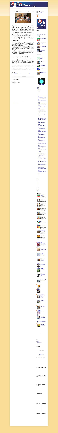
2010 (37, 191)
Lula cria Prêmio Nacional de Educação (41, 110)
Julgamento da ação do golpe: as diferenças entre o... (42, 130)
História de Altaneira (39, 342)
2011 (37, 190)
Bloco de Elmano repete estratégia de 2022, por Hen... (42, 136)
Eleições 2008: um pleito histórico (42, 221)
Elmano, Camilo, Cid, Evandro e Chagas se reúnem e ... (42, 149)
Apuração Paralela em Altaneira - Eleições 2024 (43, 226)
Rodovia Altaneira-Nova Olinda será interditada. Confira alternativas (43, 58)
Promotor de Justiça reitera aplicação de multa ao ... (42, 161)
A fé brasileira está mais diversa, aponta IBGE (42, 154)
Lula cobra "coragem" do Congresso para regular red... (41, 157)
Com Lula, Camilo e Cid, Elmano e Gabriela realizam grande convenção (42, 65)
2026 (37, 87)
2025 (37, 88)
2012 (37, 189)
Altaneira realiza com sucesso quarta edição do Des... (42, 96)
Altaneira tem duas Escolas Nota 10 (43, 69)
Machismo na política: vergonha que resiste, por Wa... (42, 171)
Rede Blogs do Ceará (39, 284)
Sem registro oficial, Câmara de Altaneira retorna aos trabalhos (43, 72)
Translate (41, 12)
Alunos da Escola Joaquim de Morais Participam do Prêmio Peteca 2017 (43, 306)
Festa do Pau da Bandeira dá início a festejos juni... (42, 166)
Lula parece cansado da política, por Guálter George (42, 114)
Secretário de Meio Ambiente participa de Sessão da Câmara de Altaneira (43, 43)
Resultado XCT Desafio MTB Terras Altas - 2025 (42, 100)
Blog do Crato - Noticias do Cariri (40, 268)
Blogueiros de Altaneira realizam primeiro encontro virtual (43, 275)
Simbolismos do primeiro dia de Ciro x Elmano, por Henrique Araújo (43, 46)
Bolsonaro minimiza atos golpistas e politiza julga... (42, 143)
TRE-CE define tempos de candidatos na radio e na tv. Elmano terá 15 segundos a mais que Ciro (43, 50)
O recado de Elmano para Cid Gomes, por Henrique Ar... (41, 119)
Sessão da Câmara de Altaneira (42, 300)
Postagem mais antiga (32, 101)
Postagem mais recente (14, 101)
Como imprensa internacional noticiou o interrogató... (41, 140)
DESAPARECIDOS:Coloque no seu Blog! (41, 354)
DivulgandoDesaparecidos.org (41, 355)
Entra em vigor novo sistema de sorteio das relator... (42, 145)
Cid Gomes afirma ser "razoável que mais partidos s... (41, 134)
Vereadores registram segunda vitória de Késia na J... (42, 164)
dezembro (39, 89)
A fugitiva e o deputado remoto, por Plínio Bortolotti (42, 158)
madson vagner (38, 289)
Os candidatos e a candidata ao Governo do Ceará (43, 34)
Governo (38, 341)
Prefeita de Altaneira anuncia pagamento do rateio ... (42, 133)
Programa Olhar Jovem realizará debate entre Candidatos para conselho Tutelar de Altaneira (43, 317)
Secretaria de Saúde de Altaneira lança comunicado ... (41, 160)
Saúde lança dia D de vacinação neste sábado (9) (41, 321)
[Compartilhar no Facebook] (24, 76)
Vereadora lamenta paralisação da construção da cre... (42, 127)
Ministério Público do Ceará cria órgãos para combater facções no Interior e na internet (43, 259)
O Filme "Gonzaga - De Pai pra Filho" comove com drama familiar (43, 236)
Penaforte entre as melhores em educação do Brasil (43, 311)
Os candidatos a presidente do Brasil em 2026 (43, 38)
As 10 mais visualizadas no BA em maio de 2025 (42, 168)
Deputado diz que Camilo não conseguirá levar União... (42, 106)
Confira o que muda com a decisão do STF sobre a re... (42, 102)
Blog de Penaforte (39, 310)
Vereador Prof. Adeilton (39, 273)
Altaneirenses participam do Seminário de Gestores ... (41, 125)
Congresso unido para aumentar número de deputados (42, 105)
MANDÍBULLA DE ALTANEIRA (40, 294)
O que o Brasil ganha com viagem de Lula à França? (42, 146)
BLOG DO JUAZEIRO (39, 323)
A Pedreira (38, 263)
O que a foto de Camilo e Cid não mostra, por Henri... (42, 148)
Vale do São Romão (39, 305)
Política (37, 344)
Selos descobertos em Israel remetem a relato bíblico (43, 279)
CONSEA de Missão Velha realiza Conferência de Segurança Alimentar (43, 325)
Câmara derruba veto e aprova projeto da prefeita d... (41, 108)
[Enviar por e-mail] (22, 76)
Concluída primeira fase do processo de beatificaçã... (41, 151)
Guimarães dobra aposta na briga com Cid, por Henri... (42, 128)
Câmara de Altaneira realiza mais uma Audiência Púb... (41, 152)
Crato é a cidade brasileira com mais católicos (42, 153)
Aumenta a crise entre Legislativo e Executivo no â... (42, 117)
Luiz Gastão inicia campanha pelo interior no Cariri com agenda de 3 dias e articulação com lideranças (43, 254)
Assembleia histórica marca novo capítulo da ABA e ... (42, 112)
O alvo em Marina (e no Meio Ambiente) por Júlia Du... (42, 170)
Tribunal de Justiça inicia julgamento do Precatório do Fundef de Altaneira (43, 264)
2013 (37, 188)
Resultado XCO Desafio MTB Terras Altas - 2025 (42, 99)
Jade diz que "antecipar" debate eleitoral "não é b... (42, 103)
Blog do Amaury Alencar (39, 242)
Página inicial (23, 101)
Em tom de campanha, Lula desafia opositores (42, 118)
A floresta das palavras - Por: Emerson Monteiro (43, 269)
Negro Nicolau (38, 247)
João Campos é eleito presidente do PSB (41, 167)
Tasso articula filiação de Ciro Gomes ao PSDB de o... (41, 113)
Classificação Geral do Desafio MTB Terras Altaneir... (42, 97)
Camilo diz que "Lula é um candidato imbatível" (41, 109)
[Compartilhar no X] (23, 76)
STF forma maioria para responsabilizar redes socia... (42, 139)
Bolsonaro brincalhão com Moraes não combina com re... (41, 137)
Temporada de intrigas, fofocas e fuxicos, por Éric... (42, 121)
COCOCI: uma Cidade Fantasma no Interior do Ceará (43, 230)
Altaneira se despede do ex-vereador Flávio (42, 61)
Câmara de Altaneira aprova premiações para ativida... (42, 131)
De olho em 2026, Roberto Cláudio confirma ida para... (42, 163)
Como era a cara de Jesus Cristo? (42, 216)
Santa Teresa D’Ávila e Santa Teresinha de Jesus (43, 203)
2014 (37, 187)
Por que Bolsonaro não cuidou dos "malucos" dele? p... (42, 122)
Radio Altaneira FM (39, 315)
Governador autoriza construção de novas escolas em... (41, 155)
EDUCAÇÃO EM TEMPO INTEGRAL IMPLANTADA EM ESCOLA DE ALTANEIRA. (43, 296)
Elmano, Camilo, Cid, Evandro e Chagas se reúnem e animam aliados (21, 73)
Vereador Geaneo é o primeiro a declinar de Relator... (42, 124)
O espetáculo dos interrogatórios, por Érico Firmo (42, 142)
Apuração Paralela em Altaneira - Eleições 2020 (43, 195)
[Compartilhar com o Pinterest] (25, 76)
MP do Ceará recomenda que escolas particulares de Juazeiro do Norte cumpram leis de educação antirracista (43, 249)
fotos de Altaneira (38, 340)
